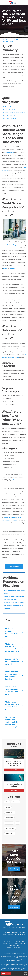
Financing (16, 802)
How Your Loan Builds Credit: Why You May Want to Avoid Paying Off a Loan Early (14, 605)
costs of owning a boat (10, 517)
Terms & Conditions (16, 969)
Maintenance (9, 812)
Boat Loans (22, 927)
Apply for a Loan (14, 566)
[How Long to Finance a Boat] (14, 777)
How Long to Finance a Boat (14, 785)
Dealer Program (8, 941)
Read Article (14, 770)
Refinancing (9, 817)
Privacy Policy (8, 969)
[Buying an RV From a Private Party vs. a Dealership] (14, 754)
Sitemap (25, 969)
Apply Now (6, 973)
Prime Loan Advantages (10, 118)
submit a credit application (13, 245)
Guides (8, 807)
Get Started (6, 927)
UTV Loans (22, 932)
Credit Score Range (8, 106)
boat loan (12, 268)
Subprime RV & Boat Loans (11, 109)
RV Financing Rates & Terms (18, 943)
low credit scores (9, 152)
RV (17, 823)
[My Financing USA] (14, 2)
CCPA (22, 969)
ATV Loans (15, 932)
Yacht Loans (7, 930)
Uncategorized (10, 828)
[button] (14, 632)
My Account (21, 934)
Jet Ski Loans (6, 932)
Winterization (10, 833)
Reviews (10, 934)
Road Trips (9, 823)
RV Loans (14, 927)
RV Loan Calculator (14, 945)
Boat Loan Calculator (14, 949)
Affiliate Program (19, 941)
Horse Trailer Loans (18, 930)
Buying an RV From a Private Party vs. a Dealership (14, 764)
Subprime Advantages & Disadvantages (14, 112)
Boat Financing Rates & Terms (14, 947)
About (4, 934)
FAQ (15, 934)
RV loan (5, 268)
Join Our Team (6, 943)
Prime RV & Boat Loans (9, 115)
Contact (14, 937)
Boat (7, 802)
